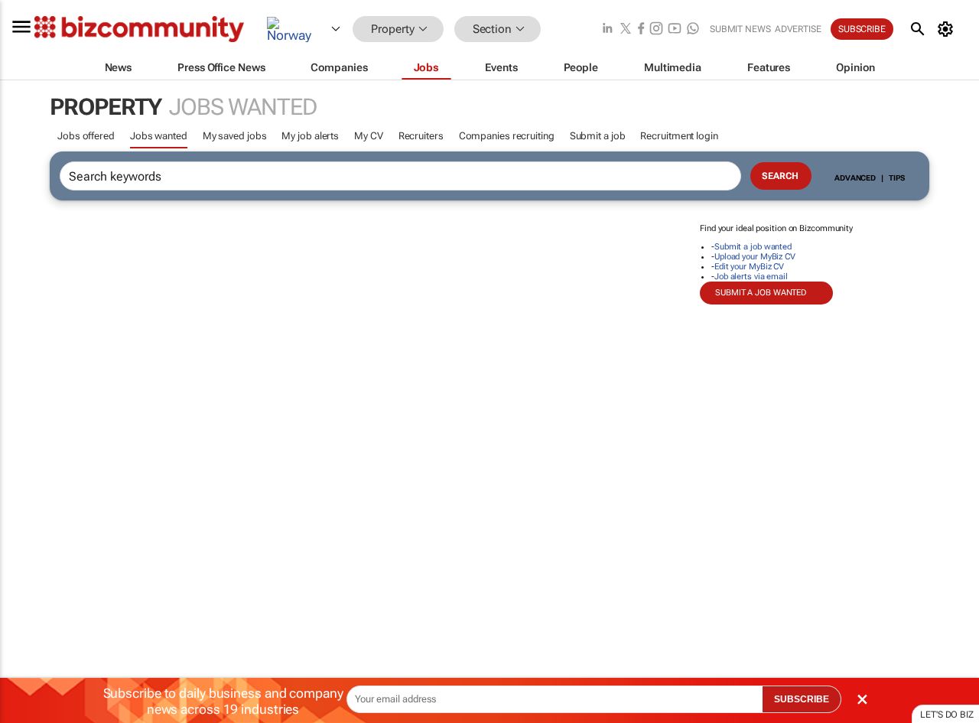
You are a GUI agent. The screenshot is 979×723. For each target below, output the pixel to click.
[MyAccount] (948, 29)
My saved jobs (235, 136)
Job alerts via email (751, 277)
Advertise (798, 29)
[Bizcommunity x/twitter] (625, 29)
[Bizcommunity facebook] (641, 29)
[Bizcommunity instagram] (656, 29)
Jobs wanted (158, 136)
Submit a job (598, 136)
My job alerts (310, 136)
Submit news (740, 29)
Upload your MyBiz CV (754, 257)
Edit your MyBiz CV (749, 267)
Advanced (855, 178)
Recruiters (421, 136)
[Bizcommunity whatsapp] (693, 29)
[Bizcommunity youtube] (674, 29)
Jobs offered (86, 136)
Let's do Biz (947, 714)
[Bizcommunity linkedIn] (607, 29)
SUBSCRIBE (801, 699)
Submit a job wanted (753, 247)
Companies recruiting (507, 136)
